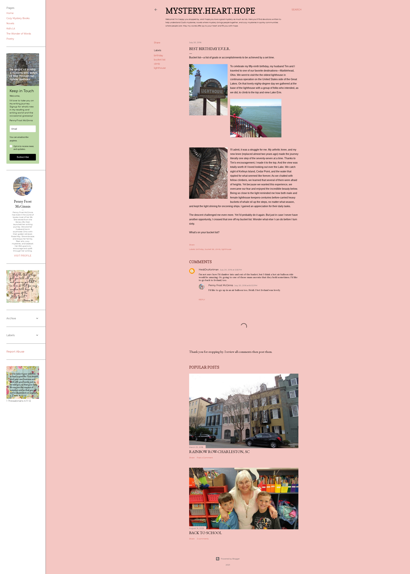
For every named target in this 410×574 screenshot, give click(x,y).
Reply (202, 299)
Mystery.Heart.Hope (210, 11)
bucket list (159, 59)
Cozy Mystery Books (17, 18)
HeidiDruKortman (209, 269)
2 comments (203, 538)
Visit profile (22, 255)
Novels (10, 23)
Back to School (205, 532)
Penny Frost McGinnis (220, 285)
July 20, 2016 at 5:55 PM (231, 269)
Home (10, 13)
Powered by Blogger (230, 558)
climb (157, 63)
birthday (158, 55)
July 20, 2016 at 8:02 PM (245, 285)
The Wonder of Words (18, 33)
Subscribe (23, 157)
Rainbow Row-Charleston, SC (219, 451)
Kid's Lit (10, 28)
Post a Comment (205, 457)
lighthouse (160, 68)
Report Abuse (15, 351)
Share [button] (157, 42)
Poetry (10, 38)
